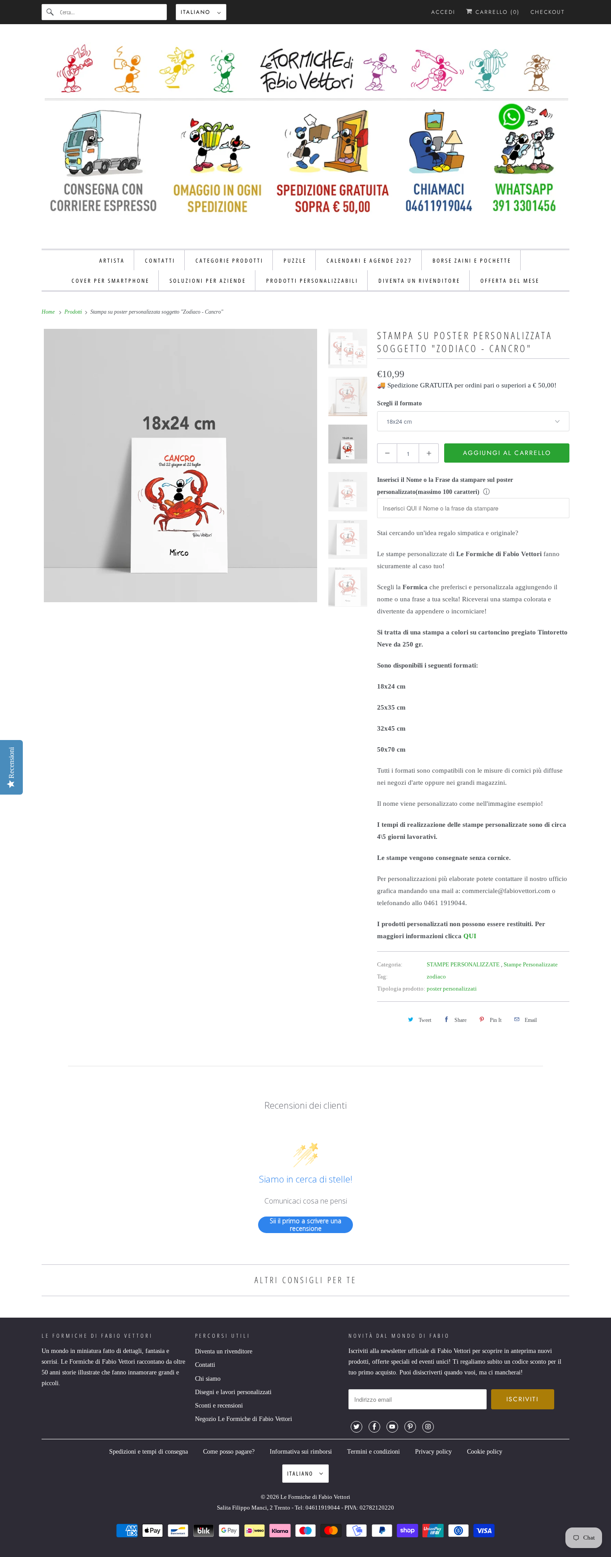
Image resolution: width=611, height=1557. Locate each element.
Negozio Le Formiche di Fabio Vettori (243, 1419)
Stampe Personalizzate (531, 964)
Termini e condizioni (373, 1451)
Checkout (547, 12)
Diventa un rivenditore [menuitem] (419, 281)
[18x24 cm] (180, 465)
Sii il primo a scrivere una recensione (305, 1225)
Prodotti (73, 312)
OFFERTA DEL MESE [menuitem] (509, 281)
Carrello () (496, 12)
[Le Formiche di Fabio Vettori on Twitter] (356, 1427)
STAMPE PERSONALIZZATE (464, 964)
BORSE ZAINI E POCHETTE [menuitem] (472, 260)
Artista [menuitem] (112, 260)
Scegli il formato (399, 403)
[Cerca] (50, 12)
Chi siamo (208, 1378)
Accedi (443, 12)
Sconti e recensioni (219, 1405)
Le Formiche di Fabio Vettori (315, 1496)
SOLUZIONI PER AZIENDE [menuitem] (208, 281)
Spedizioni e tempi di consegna (148, 1451)
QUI (469, 936)
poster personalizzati (452, 988)
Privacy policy (433, 1451)
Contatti (205, 1364)
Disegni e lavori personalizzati (233, 1392)
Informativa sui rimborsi (301, 1451)
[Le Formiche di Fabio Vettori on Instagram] (428, 1427)
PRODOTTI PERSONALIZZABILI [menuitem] (312, 281)
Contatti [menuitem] (160, 260)
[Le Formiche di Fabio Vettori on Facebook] (374, 1427)
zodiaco (436, 976)
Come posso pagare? (229, 1451)
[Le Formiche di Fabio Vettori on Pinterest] (410, 1427)
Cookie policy (484, 1451)
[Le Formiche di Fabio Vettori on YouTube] (392, 1427)
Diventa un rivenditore (223, 1351)
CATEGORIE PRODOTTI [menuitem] (229, 260)
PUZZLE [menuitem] (295, 260)
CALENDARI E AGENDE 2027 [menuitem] (369, 260)
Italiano (197, 12)
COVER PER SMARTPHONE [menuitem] (110, 281)
